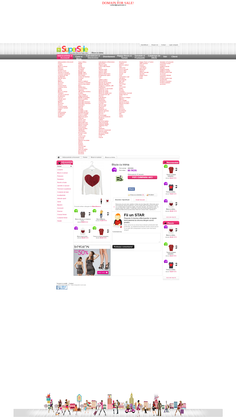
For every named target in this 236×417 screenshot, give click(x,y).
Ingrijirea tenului (164, 69)
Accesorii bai (82, 150)
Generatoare (82, 127)
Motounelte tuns (83, 122)
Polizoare (81, 118)
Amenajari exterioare (84, 103)
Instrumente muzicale (125, 93)
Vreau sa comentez (137, 195)
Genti (59, 79)
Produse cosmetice (165, 81)
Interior (80, 142)
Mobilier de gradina (83, 97)
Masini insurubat (83, 124)
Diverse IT (102, 112)
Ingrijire (60, 116)
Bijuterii (60, 81)
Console (101, 103)
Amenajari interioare (84, 102)
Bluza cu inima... (171, 209)
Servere (101, 113)
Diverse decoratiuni (84, 84)
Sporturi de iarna (124, 102)
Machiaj (162, 68)
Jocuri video (122, 71)
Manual (80, 108)
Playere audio (103, 65)
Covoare (80, 78)
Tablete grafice (103, 79)
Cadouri (121, 63)
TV (99, 78)
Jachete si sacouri (63, 72)
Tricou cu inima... (171, 192)
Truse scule (81, 136)
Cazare (142, 65)
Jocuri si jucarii (123, 69)
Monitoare (102, 99)
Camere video (103, 71)
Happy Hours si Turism (124, 57)
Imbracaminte (62, 112)
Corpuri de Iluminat (83, 77)
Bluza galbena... (101, 219)
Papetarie (81, 90)
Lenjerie (60, 65)
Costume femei (62, 87)
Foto (100, 77)
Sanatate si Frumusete (140, 57)
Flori (120, 66)
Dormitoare (81, 68)
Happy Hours (144, 75)
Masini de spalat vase (105, 93)
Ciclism (121, 105)
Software (101, 108)
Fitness (121, 106)
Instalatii (80, 109)
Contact (163, 45)
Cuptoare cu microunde (106, 88)
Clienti (174, 57)
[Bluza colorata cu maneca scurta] (83, 214)
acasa (58, 158)
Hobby (121, 88)
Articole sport (62, 78)
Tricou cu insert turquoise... (101, 236)
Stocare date (102, 105)
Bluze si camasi (62, 66)
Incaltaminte (61, 77)
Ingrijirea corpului (165, 71)
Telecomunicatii (103, 122)
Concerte (122, 112)
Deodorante (163, 79)
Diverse (60, 84)
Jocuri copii (122, 72)
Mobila (80, 63)
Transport (142, 66)
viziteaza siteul (142, 177)
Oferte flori (122, 68)
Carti (120, 75)
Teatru (121, 115)
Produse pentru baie (166, 72)
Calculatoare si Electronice (93, 57)
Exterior (80, 143)
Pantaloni (60, 69)
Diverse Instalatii (83, 113)
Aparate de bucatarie (105, 82)
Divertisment (109, 57)
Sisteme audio (103, 69)
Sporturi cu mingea (124, 97)
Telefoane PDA (103, 125)
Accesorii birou (82, 88)
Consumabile (102, 115)
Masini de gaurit (83, 116)
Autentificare (144, 45)
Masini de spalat (103, 91)
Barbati (60, 90)
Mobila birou (81, 87)
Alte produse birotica (84, 91)
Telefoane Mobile (104, 124)
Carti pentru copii (124, 77)
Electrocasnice (103, 81)
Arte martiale (123, 100)
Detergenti (81, 105)
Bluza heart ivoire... (82, 236)
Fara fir (101, 137)
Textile (80, 79)
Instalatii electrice (83, 112)
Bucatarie (81, 152)
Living (80, 65)
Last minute (143, 68)
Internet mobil (103, 131)
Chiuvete (81, 147)
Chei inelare (81, 131)
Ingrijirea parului (164, 66)
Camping (121, 91)
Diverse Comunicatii (105, 130)
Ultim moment (144, 63)
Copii (59, 111)
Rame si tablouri (83, 81)
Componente (102, 102)
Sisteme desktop (104, 111)
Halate (60, 88)
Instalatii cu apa (83, 111)
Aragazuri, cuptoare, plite (106, 85)
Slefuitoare (81, 130)
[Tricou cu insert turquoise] (101, 231)
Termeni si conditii (62, 283)
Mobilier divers (82, 74)
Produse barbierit (165, 82)
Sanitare (80, 145)
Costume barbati (63, 108)
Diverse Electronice (104, 74)
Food (141, 77)
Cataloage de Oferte (154, 57)
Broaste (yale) (82, 133)
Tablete (101, 119)
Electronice (102, 63)
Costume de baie (63, 75)
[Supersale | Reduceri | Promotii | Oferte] (74, 53)
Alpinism (121, 99)
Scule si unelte (82, 115)
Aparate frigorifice (104, 84)
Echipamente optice (104, 75)
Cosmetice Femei (165, 63)
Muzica (121, 82)
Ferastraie (81, 137)
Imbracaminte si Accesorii (65, 57)
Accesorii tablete (104, 121)
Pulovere (60, 68)
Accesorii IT (102, 106)
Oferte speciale (144, 72)
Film (120, 113)
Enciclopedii (122, 79)
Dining (80, 66)
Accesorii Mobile (103, 133)
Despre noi (154, 45)
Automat (80, 106)
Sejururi (142, 71)
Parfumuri (163, 65)
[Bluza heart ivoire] (83, 231)
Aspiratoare (102, 87)
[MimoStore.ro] (119, 181)
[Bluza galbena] (101, 214)
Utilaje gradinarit (83, 96)
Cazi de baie (82, 146)
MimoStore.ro (96, 206)
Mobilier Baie (82, 72)
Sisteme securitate (83, 140)
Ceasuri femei (62, 85)
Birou (79, 85)
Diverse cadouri (124, 65)
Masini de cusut (103, 90)
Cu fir (100, 136)
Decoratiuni (81, 75)
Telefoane (101, 128)
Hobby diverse (123, 94)
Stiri (165, 57)
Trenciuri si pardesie (64, 74)
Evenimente (122, 111)
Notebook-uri (102, 109)
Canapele (81, 69)
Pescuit (121, 90)
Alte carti (121, 81)
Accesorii (60, 82)
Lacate (80, 134)
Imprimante (102, 100)
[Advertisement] (118, 24)
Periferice (101, 118)
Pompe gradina (82, 128)
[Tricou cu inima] (171, 186)
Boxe (100, 68)
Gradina (80, 93)
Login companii (173, 45)
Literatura (122, 78)
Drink (141, 78)
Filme (120, 85)
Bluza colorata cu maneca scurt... (83, 219)
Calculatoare (102, 97)
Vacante (142, 74)
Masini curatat (82, 125)
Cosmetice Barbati (165, 75)
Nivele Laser (82, 119)
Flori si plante (82, 94)
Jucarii (121, 74)
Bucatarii (80, 71)
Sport (120, 96)
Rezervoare (81, 121)
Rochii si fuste (62, 71)
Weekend (142, 69)
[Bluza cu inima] (92, 197)
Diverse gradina (83, 99)
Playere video (103, 72)
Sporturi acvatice (124, 103)
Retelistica (102, 134)
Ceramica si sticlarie (84, 82)
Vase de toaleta (82, 149)
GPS (100, 127)
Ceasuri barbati (62, 106)
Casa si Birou (78, 58)
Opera (121, 116)
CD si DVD (122, 84)
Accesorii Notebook (104, 116)
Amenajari (81, 100)
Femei (60, 63)
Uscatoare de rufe (104, 94)
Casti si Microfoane (104, 66)
